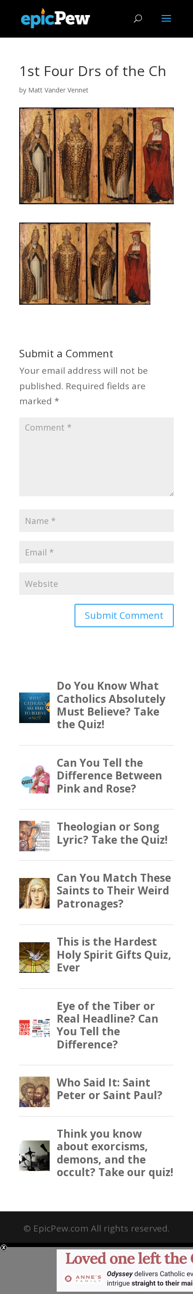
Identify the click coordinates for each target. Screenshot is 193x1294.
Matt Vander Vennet (58, 89)
